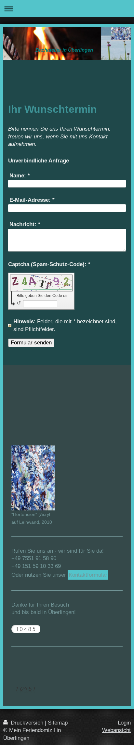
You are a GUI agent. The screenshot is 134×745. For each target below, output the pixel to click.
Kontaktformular (88, 575)
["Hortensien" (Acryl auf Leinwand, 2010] (33, 477)
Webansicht (116, 730)
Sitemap (58, 723)
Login (124, 723)
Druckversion (27, 723)
